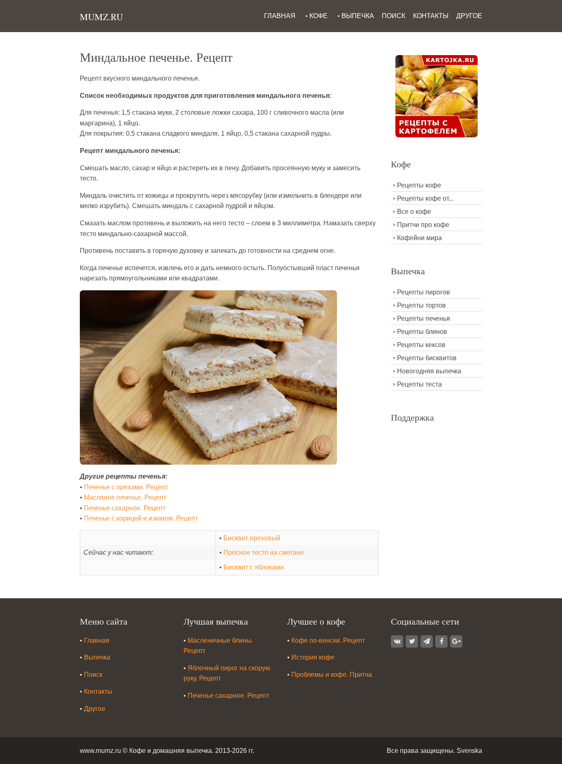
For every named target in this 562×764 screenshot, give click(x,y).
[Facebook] (441, 641)
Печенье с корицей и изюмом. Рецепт (141, 518)
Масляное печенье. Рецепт (125, 497)
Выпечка (357, 15)
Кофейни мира (419, 237)
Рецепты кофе (419, 185)
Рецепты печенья (423, 318)
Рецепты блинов (422, 331)
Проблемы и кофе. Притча (331, 674)
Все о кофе (414, 211)
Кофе (318, 15)
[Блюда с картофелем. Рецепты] (436, 95)
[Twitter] (412, 641)
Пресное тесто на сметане (263, 552)
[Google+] (456, 641)
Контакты (430, 15)
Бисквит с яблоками (253, 567)
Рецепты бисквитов (427, 357)
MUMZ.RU (101, 17)
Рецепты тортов (421, 305)
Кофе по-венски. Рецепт (328, 640)
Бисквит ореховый (251, 538)
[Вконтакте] (397, 641)
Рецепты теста (419, 384)
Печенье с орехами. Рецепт (126, 487)
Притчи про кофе (423, 224)
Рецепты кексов (421, 344)
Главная (279, 15)
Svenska (469, 750)
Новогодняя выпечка (429, 371)
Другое (469, 15)
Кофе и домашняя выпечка (170, 750)
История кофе (312, 657)
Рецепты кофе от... (425, 198)
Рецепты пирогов (423, 292)
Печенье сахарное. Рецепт (124, 508)
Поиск (393, 15)
